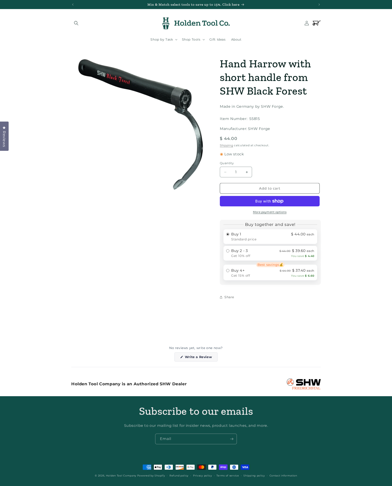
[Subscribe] (232, 439)
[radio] (270, 236)
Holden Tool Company (121, 475)
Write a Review (201, 358)
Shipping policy (254, 475)
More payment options (270, 212)
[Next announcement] (319, 4)
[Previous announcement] (73, 4)
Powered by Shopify (151, 475)
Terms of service (227, 475)
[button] (76, 23)
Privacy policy (202, 475)
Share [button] (229, 297)
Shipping (226, 145)
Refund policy (179, 475)
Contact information (283, 475)
